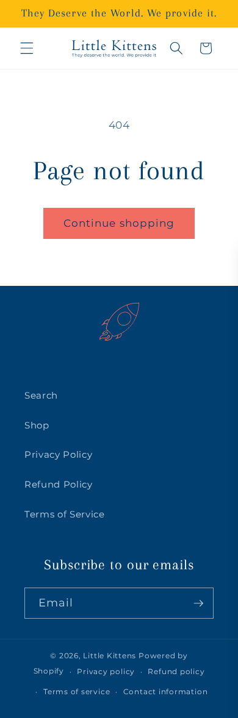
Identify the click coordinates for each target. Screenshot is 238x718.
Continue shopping (119, 223)
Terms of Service (64, 514)
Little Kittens (109, 655)
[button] (26, 48)
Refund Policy (58, 484)
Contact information (165, 691)
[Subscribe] (198, 603)
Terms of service (76, 691)
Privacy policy (106, 671)
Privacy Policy (58, 454)
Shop (36, 425)
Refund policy (176, 671)
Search (41, 395)
